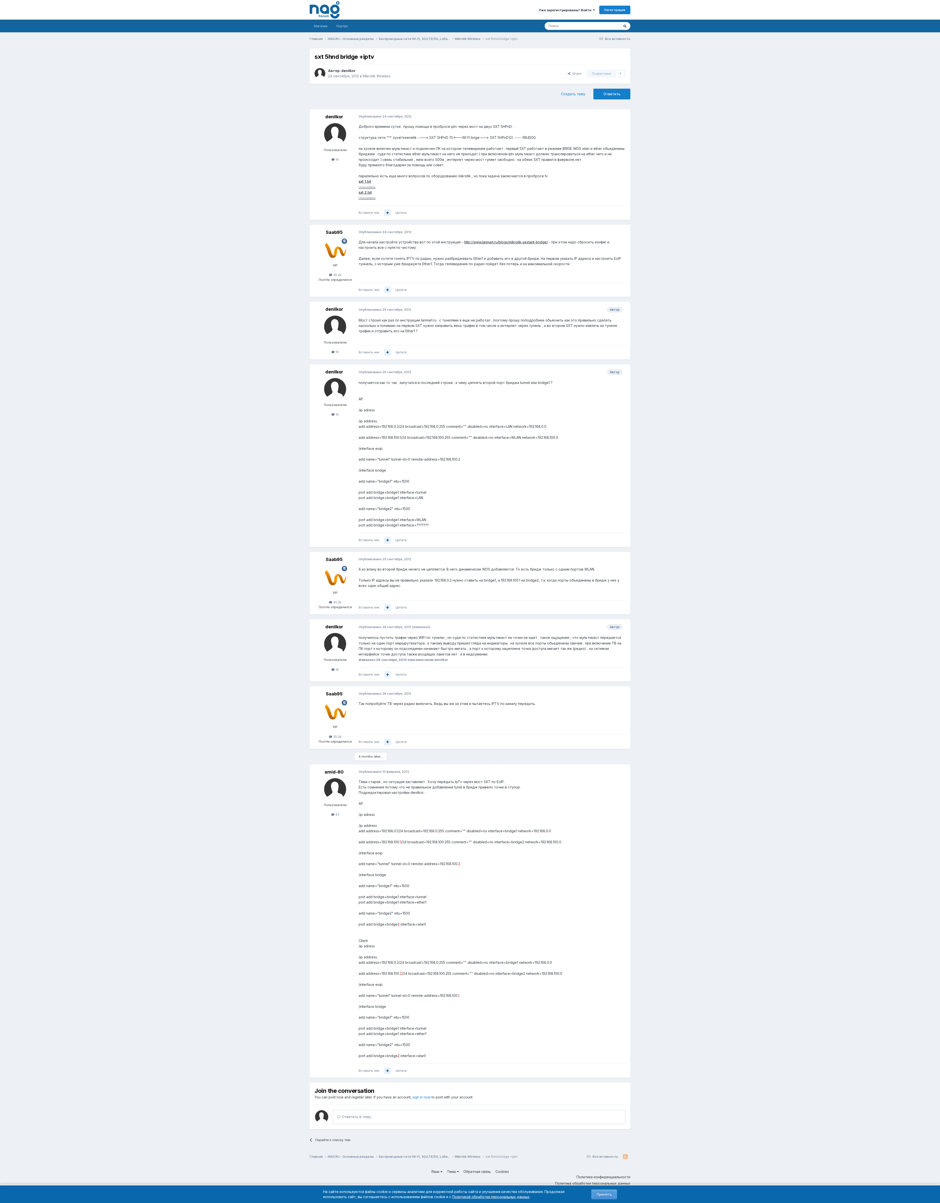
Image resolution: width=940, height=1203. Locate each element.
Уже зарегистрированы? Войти (566, 10)
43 (336, 814)
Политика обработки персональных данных (592, 1183)
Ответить (611, 94)
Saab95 (334, 232)
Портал (342, 26)
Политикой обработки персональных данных (490, 1197)
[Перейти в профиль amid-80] (335, 789)
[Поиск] (625, 26)
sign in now (421, 1097)
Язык (435, 1171)
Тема (452, 1171)
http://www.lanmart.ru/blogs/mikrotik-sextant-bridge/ (506, 242)
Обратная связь (477, 1171)
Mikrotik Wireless (376, 76)
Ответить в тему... (357, 1117)
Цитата (401, 212)
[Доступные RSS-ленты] (625, 1156)
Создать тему (573, 94)
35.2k (336, 275)
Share (575, 73)
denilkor (348, 71)
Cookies (502, 1171)
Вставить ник (369, 212)
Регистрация (614, 10)
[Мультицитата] (387, 212)
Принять (604, 1194)
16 (337, 159)
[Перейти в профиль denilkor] (320, 73)
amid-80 (334, 771)
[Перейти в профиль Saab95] (335, 249)
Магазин (321, 26)
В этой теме (604, 26)
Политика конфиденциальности (603, 1177)
